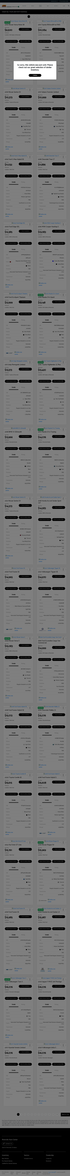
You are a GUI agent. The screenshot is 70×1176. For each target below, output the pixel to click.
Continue (35, 75)
